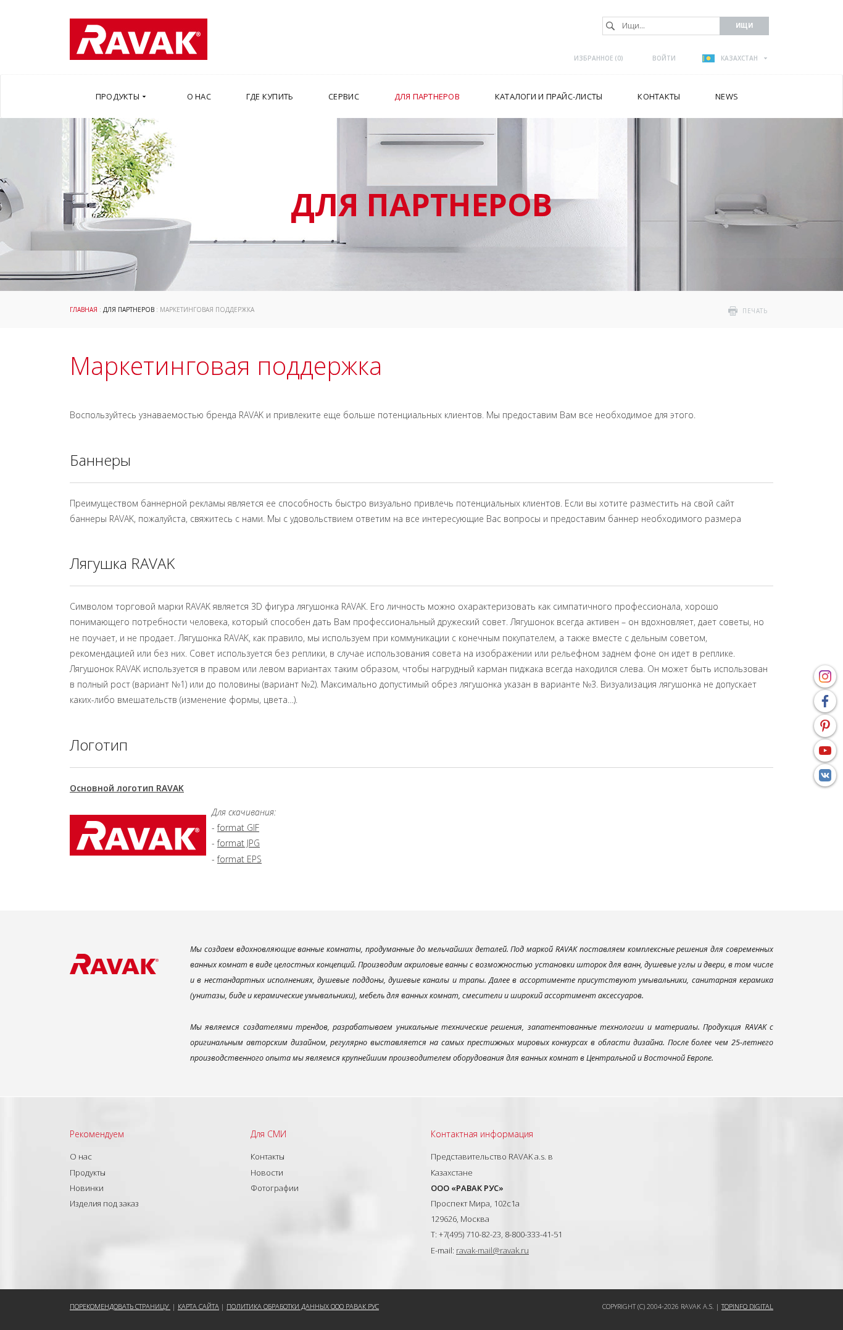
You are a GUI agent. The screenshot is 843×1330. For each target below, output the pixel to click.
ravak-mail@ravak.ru (492, 1250)
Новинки (87, 1187)
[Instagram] (825, 676)
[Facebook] (825, 701)
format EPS (239, 859)
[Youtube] (825, 750)
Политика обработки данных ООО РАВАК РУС (302, 1306)
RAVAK (138, 39)
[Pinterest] (825, 726)
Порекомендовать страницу (120, 1306)
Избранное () (598, 58)
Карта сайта (198, 1306)
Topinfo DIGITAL (747, 1306)
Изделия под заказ (104, 1203)
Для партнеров (128, 309)
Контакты (267, 1156)
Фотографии (275, 1187)
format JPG (238, 843)
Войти (664, 58)
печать (754, 310)
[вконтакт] (825, 775)
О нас (81, 1156)
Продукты (88, 1172)
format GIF (238, 827)
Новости (267, 1172)
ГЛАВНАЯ (84, 309)
